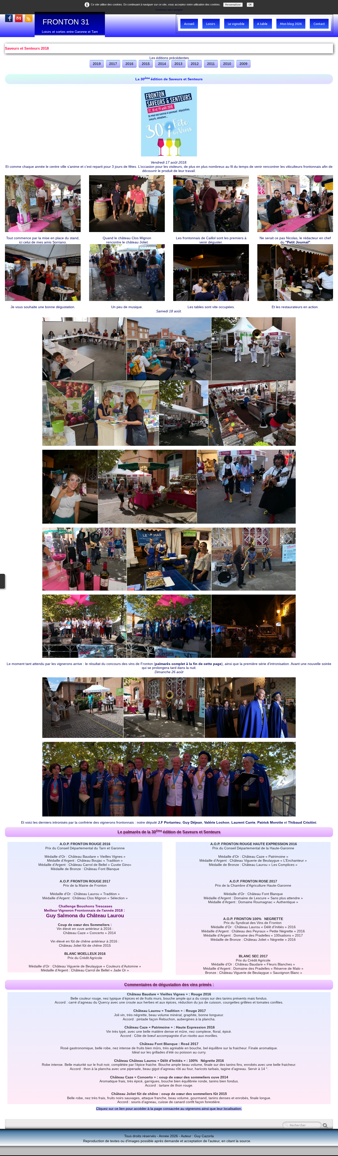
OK (250, 4)
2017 (113, 64)
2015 (146, 64)
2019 (97, 64)
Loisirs (211, 23)
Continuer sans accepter (169, 10)
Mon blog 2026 (291, 23)
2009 (243, 64)
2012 (195, 64)
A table (262, 23)
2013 (178, 64)
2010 (227, 64)
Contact (319, 23)
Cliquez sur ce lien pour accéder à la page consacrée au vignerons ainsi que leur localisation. (169, 1109)
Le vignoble (236, 23)
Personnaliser (233, 4)
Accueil (189, 23)
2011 (211, 64)
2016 (129, 64)
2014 (162, 64)
